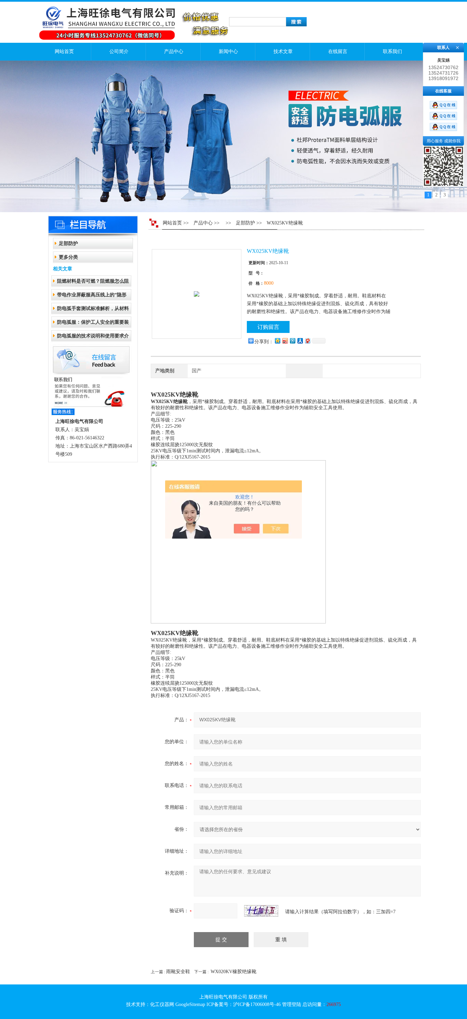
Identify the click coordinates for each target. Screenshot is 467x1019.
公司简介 (119, 51)
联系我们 (392, 51)
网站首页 (64, 51)
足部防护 (68, 243)
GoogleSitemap (190, 1004)
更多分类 (68, 257)
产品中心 (173, 51)
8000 (268, 283)
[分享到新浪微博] (285, 340)
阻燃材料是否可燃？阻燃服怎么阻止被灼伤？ (93, 283)
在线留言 (337, 51)
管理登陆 (291, 1004)
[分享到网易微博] (307, 340)
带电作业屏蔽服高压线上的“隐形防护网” (91, 296)
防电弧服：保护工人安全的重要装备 (93, 324)
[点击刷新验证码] (261, 911)
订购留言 (268, 327)
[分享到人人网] (300, 340)
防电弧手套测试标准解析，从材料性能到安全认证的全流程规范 (93, 310)
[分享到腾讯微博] (292, 340)
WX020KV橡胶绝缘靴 (233, 971)
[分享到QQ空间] (277, 340)
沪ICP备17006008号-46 (257, 1004)
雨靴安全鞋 (178, 971)
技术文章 (283, 51)
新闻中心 (228, 51)
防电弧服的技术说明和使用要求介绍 (93, 338)
